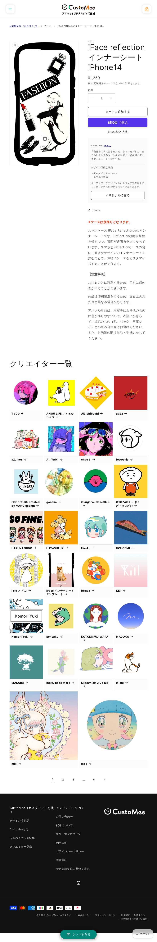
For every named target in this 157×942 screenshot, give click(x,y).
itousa (85, 590)
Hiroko (86, 548)
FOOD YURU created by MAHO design (25, 503)
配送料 (97, 83)
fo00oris (122, 459)
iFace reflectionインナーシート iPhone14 (80, 25)
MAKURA (17, 682)
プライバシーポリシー (70, 851)
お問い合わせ (64, 816)
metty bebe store (58, 682)
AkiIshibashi (90, 413)
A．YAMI (52, 459)
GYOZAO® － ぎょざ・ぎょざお (128, 503)
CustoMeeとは (19, 829)
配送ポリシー (140, 915)
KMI (119, 590)
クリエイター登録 (21, 846)
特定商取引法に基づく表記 (73, 868)
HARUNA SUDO (21, 548)
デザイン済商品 (19, 820)
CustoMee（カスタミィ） (24, 25)
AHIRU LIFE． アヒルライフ (60, 415)
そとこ (47, 25)
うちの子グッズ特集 (22, 838)
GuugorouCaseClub (95, 502)
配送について (64, 825)
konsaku (52, 636)
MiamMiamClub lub (95, 682)
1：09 (15, 413)
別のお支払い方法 (117, 131)
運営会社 (61, 860)
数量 (90, 90)
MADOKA (122, 636)
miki (14, 763)
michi (120, 682)
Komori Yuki (20, 636)
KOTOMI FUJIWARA (94, 636)
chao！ (86, 459)
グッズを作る (81, 934)
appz (119, 413)
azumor (16, 459)
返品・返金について (68, 833)
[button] (10, 9)
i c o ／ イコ (19, 590)
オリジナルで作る (117, 195)
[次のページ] (104, 779)
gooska (51, 502)
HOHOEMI (123, 548)
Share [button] (96, 210)
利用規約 (61, 842)
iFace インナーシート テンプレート (60, 592)
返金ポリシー (84, 915)
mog (84, 763)
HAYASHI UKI (55, 548)
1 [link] (52, 779)
